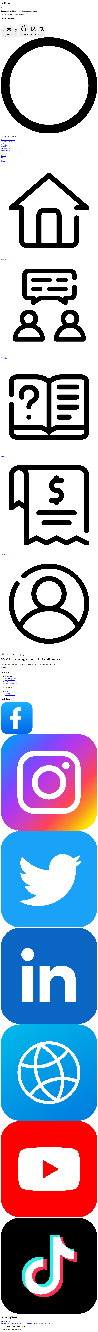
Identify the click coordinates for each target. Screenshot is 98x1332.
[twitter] (49, 927)
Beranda (3, 667)
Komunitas (4, 145)
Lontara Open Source (11, 683)
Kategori (4, 154)
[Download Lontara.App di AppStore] (39, 1323)
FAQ (6, 681)
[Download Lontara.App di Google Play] (13, 1323)
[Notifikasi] (1, 160)
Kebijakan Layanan (10, 678)
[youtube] (49, 1217)
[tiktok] (49, 1313)
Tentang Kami (9, 676)
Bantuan (3, 147)
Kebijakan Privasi (10, 680)
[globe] (49, 1120)
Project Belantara (10, 695)
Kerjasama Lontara (6, 141)
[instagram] (49, 830)
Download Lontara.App (8, 140)
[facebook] (17, 733)
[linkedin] (49, 1023)
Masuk (3, 161)
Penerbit (3, 156)
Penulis (3, 157)
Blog (2, 143)
